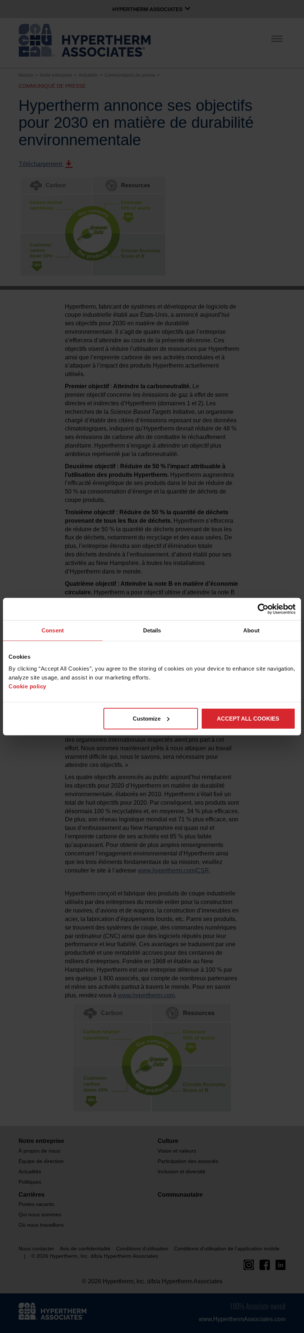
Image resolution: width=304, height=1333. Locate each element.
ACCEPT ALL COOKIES (248, 718)
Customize (147, 718)
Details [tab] (152, 630)
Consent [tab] (53, 630)
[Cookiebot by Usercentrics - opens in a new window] (263, 609)
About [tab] (251, 630)
